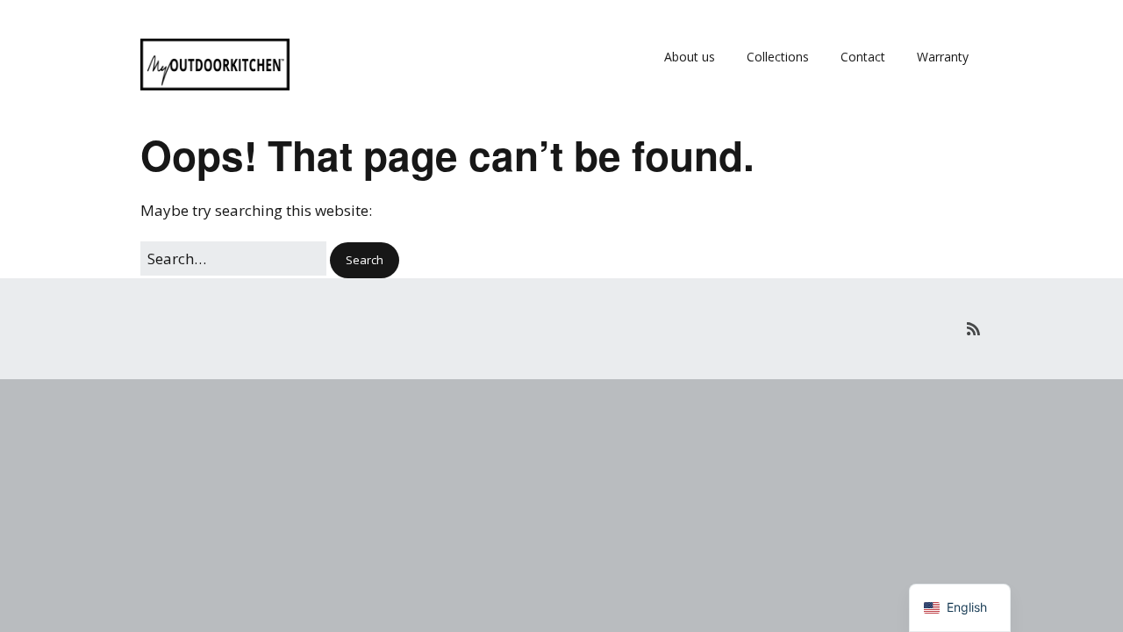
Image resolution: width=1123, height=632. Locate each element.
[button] (364, 260)
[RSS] (973, 329)
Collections (778, 56)
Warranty (943, 56)
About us (689, 56)
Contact (862, 56)
